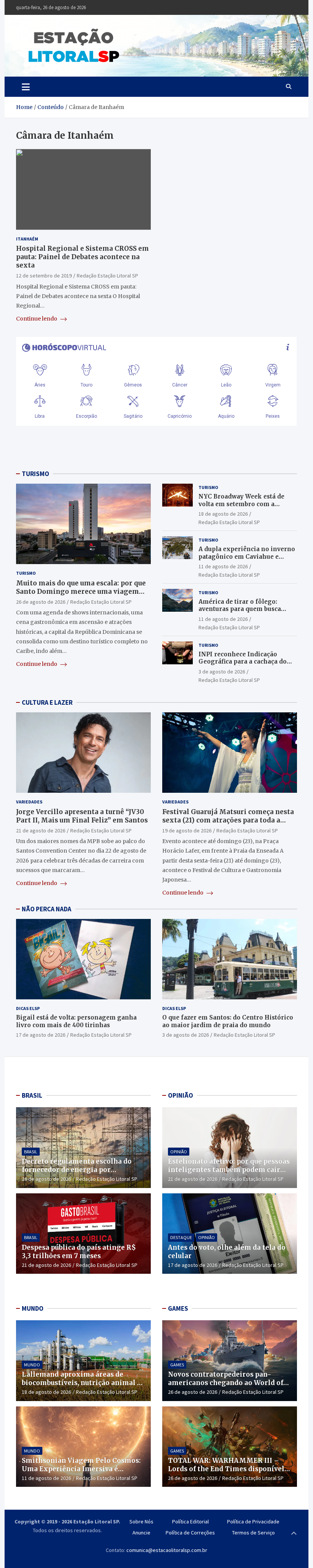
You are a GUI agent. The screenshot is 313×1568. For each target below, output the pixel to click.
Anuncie (141, 1532)
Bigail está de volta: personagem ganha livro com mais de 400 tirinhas (76, 1021)
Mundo (32, 1365)
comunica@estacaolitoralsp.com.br (166, 1550)
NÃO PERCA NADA (46, 909)
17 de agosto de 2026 (40, 1034)
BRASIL (32, 1095)
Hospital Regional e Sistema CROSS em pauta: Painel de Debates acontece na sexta (82, 256)
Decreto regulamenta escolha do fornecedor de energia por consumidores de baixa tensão (77, 1169)
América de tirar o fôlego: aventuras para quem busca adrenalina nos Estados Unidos (245, 609)
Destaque (181, 1237)
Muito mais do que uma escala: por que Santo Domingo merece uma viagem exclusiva (81, 591)
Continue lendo (37, 318)
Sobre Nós (141, 1521)
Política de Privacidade (253, 1521)
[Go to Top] (294, 1533)
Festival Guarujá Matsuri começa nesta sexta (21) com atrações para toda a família (228, 820)
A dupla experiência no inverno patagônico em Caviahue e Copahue (246, 556)
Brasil (30, 1151)
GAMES (178, 1308)
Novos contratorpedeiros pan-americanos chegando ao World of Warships (225, 1382)
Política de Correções (190, 1532)
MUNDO (33, 1308)
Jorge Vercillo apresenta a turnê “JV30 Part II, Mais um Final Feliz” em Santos (82, 816)
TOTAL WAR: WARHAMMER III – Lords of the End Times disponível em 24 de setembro (226, 1468)
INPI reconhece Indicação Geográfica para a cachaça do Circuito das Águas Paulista (242, 662)
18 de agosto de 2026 (223, 513)
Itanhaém (27, 239)
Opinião (178, 1151)
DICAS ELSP (28, 1008)
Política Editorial (190, 1521)
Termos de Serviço (253, 1532)
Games (177, 1365)
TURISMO (35, 474)
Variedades (29, 802)
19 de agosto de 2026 (186, 830)
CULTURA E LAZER (47, 702)
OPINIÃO (180, 1095)
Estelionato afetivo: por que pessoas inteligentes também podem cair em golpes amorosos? (229, 1169)
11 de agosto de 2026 (223, 566)
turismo (26, 573)
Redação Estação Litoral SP (107, 275)
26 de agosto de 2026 (40, 601)
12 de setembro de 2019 (44, 275)
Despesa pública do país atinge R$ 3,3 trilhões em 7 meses (79, 1251)
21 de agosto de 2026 (40, 830)
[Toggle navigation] (25, 86)
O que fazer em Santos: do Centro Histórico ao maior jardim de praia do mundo (227, 1021)
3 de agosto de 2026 (221, 671)
